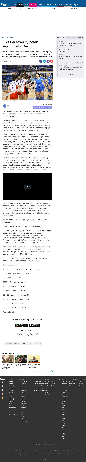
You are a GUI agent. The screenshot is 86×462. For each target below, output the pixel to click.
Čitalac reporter (12, 454)
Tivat (63, 429)
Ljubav (46, 392)
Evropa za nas (36, 389)
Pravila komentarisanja (47, 450)
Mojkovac (64, 410)
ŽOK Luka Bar (27, 343)
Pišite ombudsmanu (8, 450)
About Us (75, 454)
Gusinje (64, 399)
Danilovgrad (65, 396)
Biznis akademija (11, 398)
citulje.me (79, 5)
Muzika (40, 381)
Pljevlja (63, 423)
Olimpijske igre (24, 404)
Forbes (18, 379)
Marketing (82, 379)
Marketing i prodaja (72, 450)
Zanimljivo (41, 383)
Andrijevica (65, 383)
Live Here (71, 386)
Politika (11, 381)
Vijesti (11, 379)
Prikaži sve (70, 75)
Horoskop (47, 394)
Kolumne (58, 379)
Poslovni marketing (81, 382)
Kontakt (81, 450)
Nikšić (63, 412)
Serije (52, 386)
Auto (10, 394)
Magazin (30, 379)
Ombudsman (12, 407)
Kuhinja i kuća (47, 389)
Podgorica (64, 381)
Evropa (36, 383)
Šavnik (63, 427)
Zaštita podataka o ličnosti (64, 454)
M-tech (11, 401)
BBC (53, 444)
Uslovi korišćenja (34, 450)
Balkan (36, 381)
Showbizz (41, 390)
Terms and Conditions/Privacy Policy (33, 454)
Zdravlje (47, 381)
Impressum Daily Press (60, 450)
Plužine (63, 418)
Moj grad (64, 379)
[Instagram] (31, 334)
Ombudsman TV (12, 411)
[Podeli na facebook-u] (40, 61)
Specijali (47, 444)
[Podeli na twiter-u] (44, 61)
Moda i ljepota (46, 385)
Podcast (11, 392)
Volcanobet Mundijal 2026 (24, 384)
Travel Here (72, 383)
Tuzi (63, 431)
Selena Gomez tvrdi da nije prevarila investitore (70, 51)
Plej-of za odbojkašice (12, 343)
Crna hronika (12, 388)
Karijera (20, 454)
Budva (63, 392)
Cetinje (63, 394)
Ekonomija (11, 386)
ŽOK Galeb (37, 343)
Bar (62, 386)
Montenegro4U (73, 379)
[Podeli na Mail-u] (51, 61)
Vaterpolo (24, 396)
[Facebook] (18, 334)
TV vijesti (53, 380)
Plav (63, 416)
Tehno (10, 403)
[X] (23, 334)
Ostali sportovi (24, 400)
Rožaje (63, 425)
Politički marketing (81, 387)
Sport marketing (24, 420)
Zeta (63, 436)
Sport (23, 379)
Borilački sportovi (24, 411)
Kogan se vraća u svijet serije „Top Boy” (71, 63)
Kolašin (63, 405)
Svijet (36, 379)
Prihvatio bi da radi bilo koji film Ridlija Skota (70, 57)
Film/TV (40, 386)
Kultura (11, 390)
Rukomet (24, 394)
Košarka (24, 390)
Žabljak (63, 438)
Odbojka (24, 407)
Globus (36, 386)
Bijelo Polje (64, 390)
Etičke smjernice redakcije (22, 450)
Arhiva (41, 444)
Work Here (71, 381)
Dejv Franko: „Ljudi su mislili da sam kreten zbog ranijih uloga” (70, 44)
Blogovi (34, 444)
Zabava (41, 379)
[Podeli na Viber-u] (48, 61)
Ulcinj (63, 434)
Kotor (63, 407)
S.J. (8, 106)
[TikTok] (36, 334)
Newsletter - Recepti (50, 454)
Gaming (41, 388)
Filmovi (53, 388)
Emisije (53, 383)
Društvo (11, 383)
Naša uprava (12, 414)
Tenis (23, 392)
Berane (63, 388)
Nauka (10, 405)
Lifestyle (47, 379)
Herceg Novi (64, 402)
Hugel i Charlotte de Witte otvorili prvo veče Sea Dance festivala (70, 68)
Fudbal (23, 388)
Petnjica (64, 414)
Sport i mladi (23, 415)
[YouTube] (27, 334)
